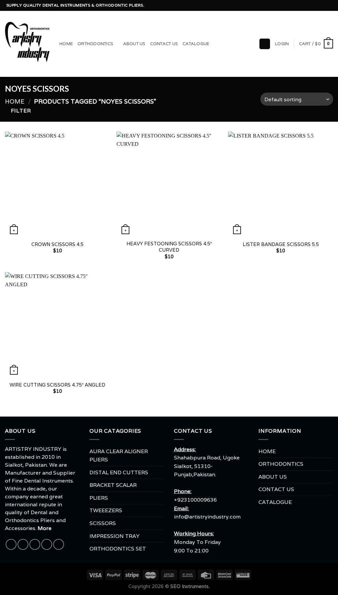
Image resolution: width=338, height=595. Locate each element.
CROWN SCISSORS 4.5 (57, 244)
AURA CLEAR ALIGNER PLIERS (118, 455)
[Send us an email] (317, 5)
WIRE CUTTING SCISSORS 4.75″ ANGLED (57, 385)
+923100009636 (195, 499)
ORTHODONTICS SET (117, 548)
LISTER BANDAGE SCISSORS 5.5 (281, 244)
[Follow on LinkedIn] (330, 5)
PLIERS (98, 497)
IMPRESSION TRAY (114, 536)
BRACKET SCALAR (113, 485)
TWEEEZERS (105, 510)
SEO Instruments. (190, 586)
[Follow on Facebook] (298, 5)
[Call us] (323, 5)
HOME (66, 44)
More (44, 528)
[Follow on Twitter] (311, 5)
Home (14, 101)
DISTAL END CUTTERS (118, 472)
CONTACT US (164, 44)
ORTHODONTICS (95, 44)
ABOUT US (134, 44)
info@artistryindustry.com (207, 516)
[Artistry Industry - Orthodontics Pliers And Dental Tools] (27, 44)
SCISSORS (102, 523)
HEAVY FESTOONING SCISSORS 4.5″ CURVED (169, 247)
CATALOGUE (196, 44)
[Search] (264, 44)
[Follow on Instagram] (305, 5)
